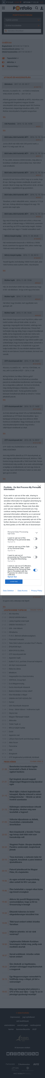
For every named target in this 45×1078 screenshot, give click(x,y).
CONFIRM (14, 581)
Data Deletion (8, 591)
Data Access (22, 591)
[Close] (40, 487)
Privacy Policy (36, 591)
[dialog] (22, 539)
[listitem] (22, 532)
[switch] (35, 538)
